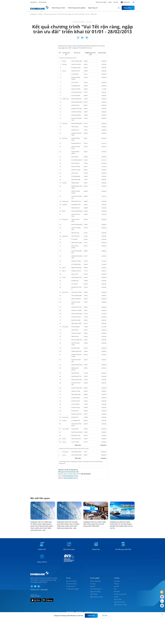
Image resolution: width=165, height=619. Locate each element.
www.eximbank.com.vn (71, 478)
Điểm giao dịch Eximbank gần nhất (68, 472)
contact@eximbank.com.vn (70, 476)
